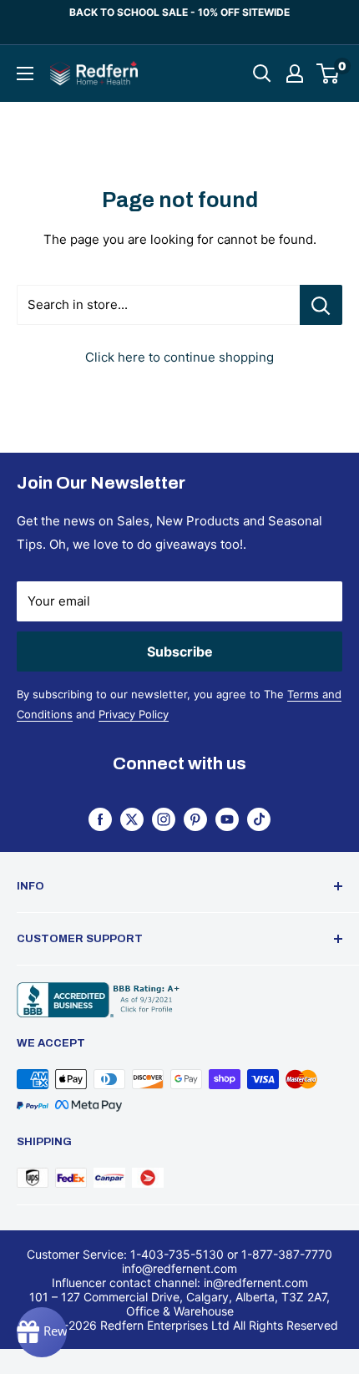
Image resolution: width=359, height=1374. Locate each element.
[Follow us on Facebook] (100, 819)
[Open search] (262, 73)
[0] (328, 73)
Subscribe (180, 651)
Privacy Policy (134, 714)
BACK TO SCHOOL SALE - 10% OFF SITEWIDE (179, 12)
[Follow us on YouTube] (227, 819)
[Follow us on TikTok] (259, 819)
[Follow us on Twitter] (132, 819)
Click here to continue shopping (179, 357)
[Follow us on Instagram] (163, 819)
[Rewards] (42, 1332)
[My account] (294, 73)
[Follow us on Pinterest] (195, 819)
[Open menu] (25, 73)
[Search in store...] (321, 305)
